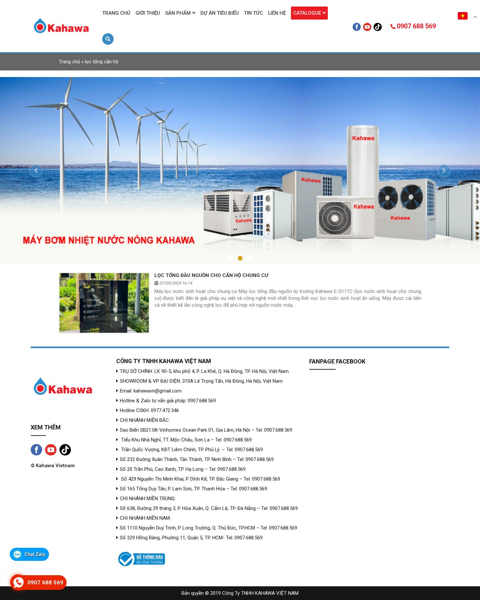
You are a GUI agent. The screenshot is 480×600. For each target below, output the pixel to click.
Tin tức (253, 13)
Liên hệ (277, 13)
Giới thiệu (148, 13)
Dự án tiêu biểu (219, 13)
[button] (36, 165)
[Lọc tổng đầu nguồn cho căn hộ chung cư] (104, 292)
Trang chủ (116, 13)
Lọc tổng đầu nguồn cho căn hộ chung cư (211, 265)
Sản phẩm (178, 13)
